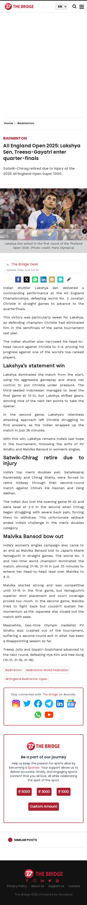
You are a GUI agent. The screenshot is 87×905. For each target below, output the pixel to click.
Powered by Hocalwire (57, 894)
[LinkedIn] (43, 279)
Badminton (15, 138)
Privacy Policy (17, 886)
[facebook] (18, 279)
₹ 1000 (63, 791)
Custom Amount (43, 806)
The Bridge (50, 694)
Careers (74, 886)
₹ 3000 (44, 791)
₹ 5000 (24, 791)
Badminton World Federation (47, 670)
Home (9, 123)
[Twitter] (26, 279)
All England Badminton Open (26, 679)
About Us (37, 886)
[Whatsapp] (35, 279)
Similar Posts (25, 840)
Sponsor (34, 767)
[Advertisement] (43, 68)
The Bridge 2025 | (28, 894)
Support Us (56, 886)
